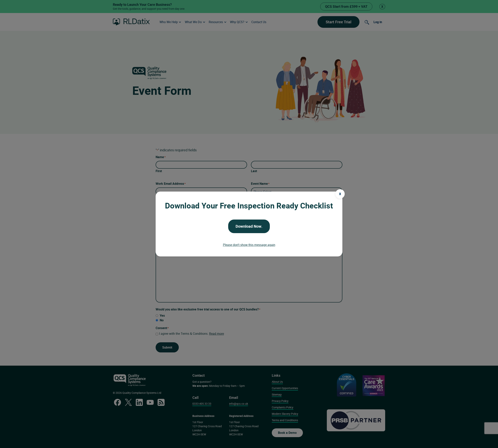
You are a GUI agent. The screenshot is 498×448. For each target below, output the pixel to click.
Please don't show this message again (249, 245)
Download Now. (249, 226)
